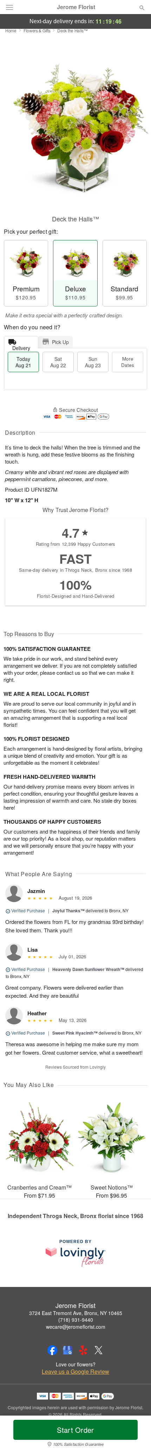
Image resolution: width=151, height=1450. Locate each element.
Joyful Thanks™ (68, 910)
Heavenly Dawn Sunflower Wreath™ (88, 969)
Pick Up (60, 341)
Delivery (21, 346)
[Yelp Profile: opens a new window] (83, 1350)
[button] (136, 1434)
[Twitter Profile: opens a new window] (99, 1350)
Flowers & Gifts (37, 30)
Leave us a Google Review (75, 1371)
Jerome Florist (76, 7)
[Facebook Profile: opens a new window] (52, 1350)
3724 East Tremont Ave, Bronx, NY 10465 (75, 1312)
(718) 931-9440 (75, 1319)
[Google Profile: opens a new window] (68, 1350)
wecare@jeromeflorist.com (75, 1326)
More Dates (127, 361)
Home (11, 30)
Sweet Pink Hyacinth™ (75, 1033)
